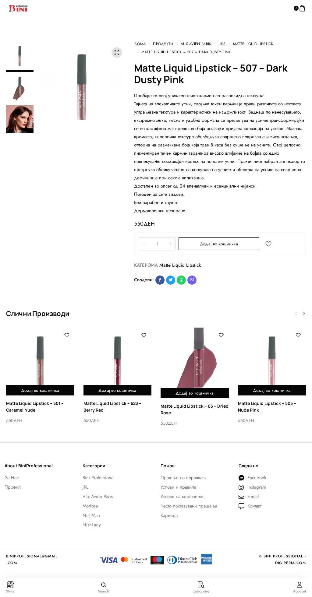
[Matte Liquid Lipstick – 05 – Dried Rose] (195, 363)
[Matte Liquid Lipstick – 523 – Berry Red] (117, 362)
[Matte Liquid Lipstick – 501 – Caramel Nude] (40, 362)
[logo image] (18, 8)
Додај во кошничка (219, 244)
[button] (47, 80)
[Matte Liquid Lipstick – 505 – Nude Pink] (272, 362)
